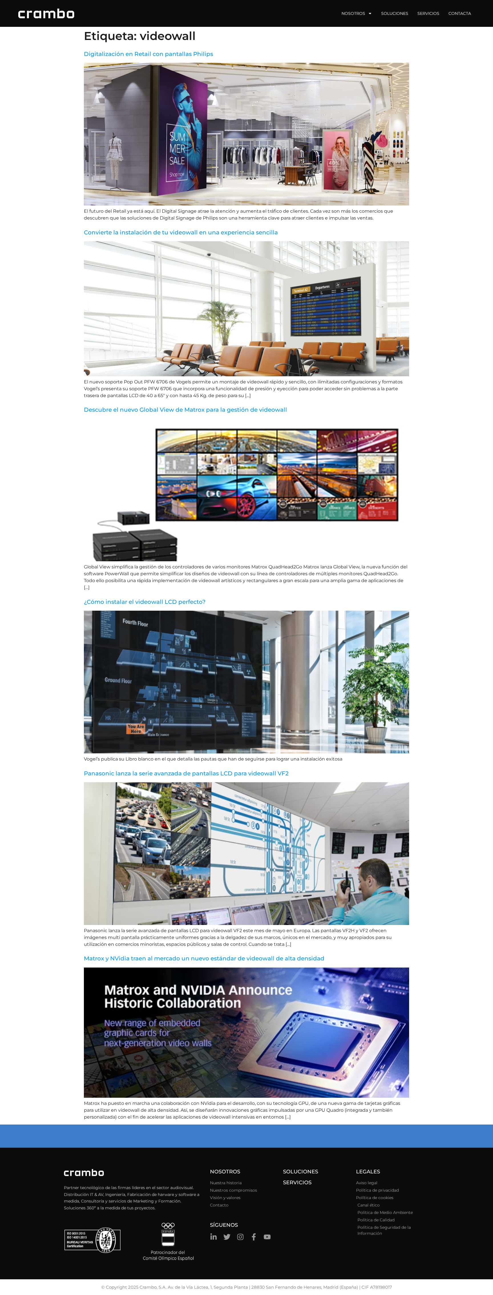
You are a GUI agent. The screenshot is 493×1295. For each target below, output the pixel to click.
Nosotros (353, 13)
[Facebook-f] (253, 1236)
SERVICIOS (297, 1182)
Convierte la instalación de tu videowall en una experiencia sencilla (181, 232)
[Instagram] (240, 1236)
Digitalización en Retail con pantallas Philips (148, 54)
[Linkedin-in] (213, 1236)
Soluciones (394, 13)
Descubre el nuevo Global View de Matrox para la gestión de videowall (185, 409)
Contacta (459, 13)
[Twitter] (227, 1236)
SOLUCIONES (300, 1172)
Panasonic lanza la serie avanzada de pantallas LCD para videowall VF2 (186, 773)
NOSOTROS (225, 1172)
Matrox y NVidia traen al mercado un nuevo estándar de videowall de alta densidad (204, 958)
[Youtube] (267, 1236)
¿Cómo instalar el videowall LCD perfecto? (144, 601)
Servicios (428, 13)
